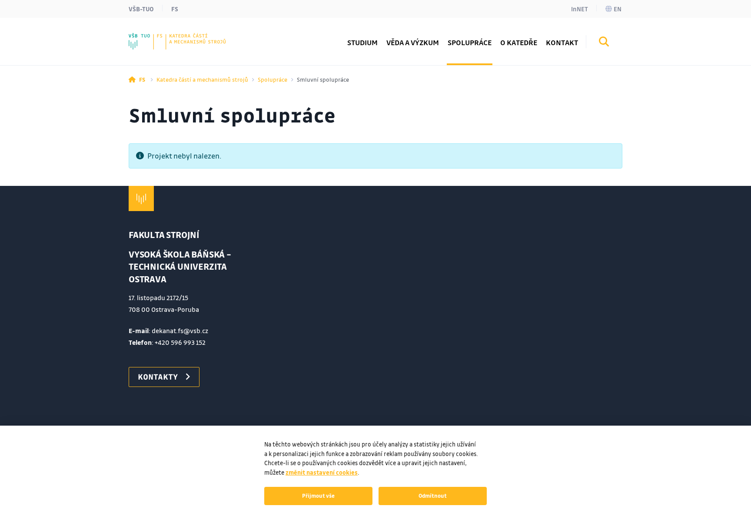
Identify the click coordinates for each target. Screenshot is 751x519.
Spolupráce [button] (470, 42)
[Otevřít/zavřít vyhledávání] (604, 43)
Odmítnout (433, 495)
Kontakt (562, 42)
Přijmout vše (318, 495)
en (617, 9)
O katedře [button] (518, 42)
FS (174, 9)
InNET (579, 9)
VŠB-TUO (141, 9)
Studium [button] (362, 42)
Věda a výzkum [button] (412, 42)
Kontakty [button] (158, 376)
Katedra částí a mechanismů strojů (202, 79)
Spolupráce (272, 79)
